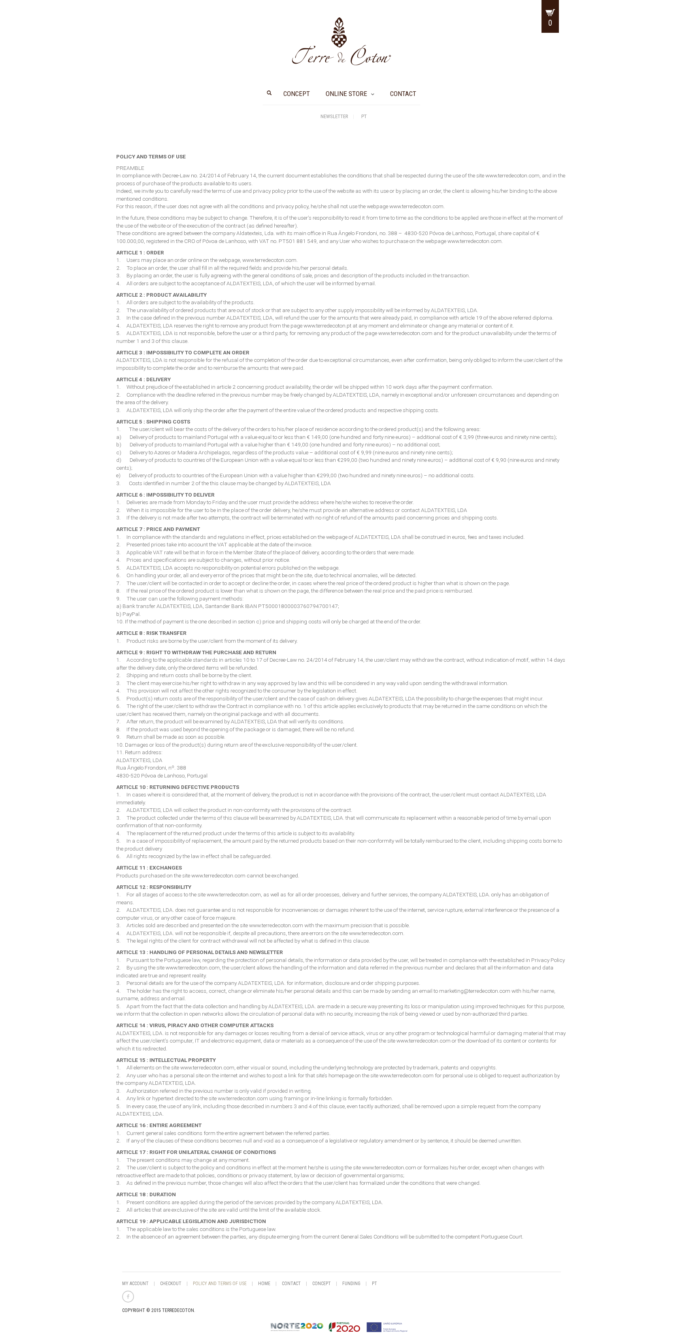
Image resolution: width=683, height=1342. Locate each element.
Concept (296, 94)
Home (264, 1283)
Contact (403, 94)
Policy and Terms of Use (220, 1283)
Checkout (170, 1283)
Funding (351, 1283)
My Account (135, 1283)
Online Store (346, 94)
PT (364, 116)
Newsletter (334, 116)
